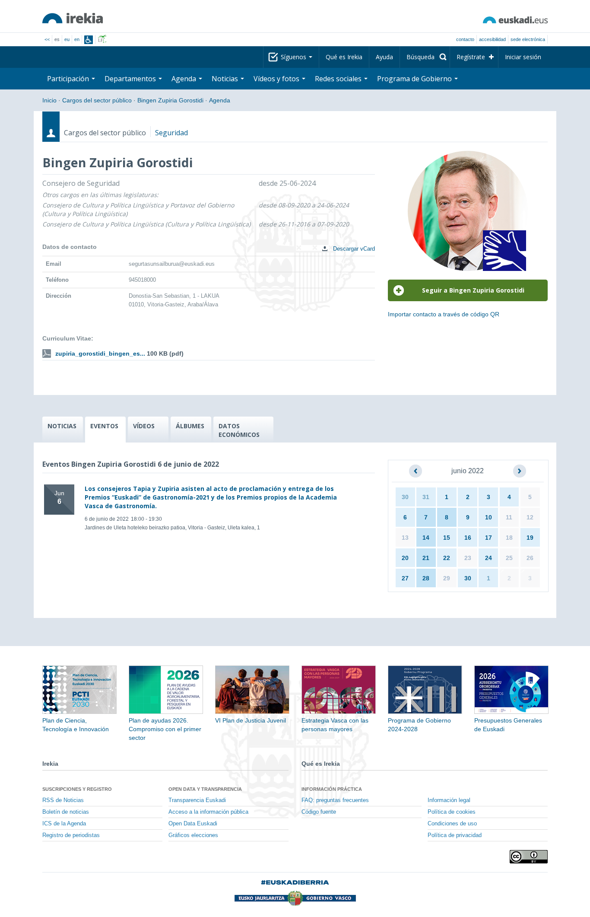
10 (488, 517)
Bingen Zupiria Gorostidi (170, 100)
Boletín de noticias (65, 812)
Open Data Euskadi (192, 824)
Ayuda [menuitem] (384, 57)
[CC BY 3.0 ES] (529, 856)
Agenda (219, 100)
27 (405, 578)
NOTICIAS (62, 426)
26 (530, 557)
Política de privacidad (455, 835)
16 (467, 537)
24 (488, 557)
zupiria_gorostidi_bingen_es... (100, 353)
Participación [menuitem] (69, 78)
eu (67, 39)
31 (425, 497)
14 (425, 537)
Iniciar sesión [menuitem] (523, 57)
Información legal (449, 800)
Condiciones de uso (452, 824)
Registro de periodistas (71, 835)
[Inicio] (72, 18)
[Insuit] (88, 39)
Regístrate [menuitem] (471, 57)
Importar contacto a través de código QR (443, 314)
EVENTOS (104, 426)
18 (509, 537)
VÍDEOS (144, 426)
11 (509, 517)
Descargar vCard (353, 248)
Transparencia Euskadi (197, 800)
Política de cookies (452, 812)
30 (405, 497)
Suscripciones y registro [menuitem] (77, 789)
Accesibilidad (492, 39)
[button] (415, 471)
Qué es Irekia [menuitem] (344, 57)
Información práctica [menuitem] (331, 789)
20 (405, 557)
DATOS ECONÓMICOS (239, 430)
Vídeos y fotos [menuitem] (277, 78)
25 (509, 557)
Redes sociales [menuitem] (339, 78)
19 (530, 537)
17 (488, 537)
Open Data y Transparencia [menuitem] (205, 789)
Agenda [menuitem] (184, 78)
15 (446, 537)
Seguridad (171, 132)
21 (425, 557)
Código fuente (318, 812)
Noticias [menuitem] (226, 78)
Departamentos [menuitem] (131, 78)
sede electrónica (528, 39)
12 (530, 517)
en (76, 39)
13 (405, 537)
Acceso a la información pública (208, 812)
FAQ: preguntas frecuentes (335, 800)
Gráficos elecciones (193, 835)
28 (425, 578)
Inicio (49, 100)
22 (446, 557)
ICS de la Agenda (64, 824)
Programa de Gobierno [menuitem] (415, 78)
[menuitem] (425, 57)
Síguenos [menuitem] (294, 57)
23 (467, 557)
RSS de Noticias (63, 800)
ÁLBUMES (190, 426)
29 (446, 578)
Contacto (465, 39)
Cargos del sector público (97, 100)
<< (47, 39)
